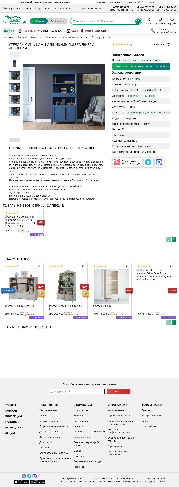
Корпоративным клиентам (53, 452)
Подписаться (119, 391)
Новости (78, 426)
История (78, 415)
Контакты (79, 466)
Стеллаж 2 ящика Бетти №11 (20, 305)
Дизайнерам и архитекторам (89, 431)
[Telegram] (148, 162)
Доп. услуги (45, 442)
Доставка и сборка (34, 8)
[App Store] (21, 482)
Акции (74, 30)
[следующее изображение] (14, 140)
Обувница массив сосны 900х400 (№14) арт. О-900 (23, 224)
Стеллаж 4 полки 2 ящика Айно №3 (66, 307)
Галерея (146, 410)
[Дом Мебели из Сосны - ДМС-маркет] (15, 19)
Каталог (40, 21)
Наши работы (149, 426)
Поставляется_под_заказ (140, 95)
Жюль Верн (134, 79)
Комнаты (59, 21)
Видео (145, 420)
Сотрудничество (82, 436)
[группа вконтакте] (24, 476)
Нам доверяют (81, 420)
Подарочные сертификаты (53, 426)
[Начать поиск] (138, 21)
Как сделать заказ (49, 410)
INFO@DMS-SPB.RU (72, 478)
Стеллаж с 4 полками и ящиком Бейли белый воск (154, 278)
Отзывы (81, 8)
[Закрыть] (177, 2)
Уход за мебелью (117, 410)
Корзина (172, 23)
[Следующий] (174, 239)
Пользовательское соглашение (118, 453)
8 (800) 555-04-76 (121, 7)
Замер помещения (49, 436)
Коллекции (56, 30)
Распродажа (29, 30)
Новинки (9, 30)
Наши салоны (94, 8)
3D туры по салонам (153, 415)
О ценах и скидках (49, 420)
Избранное (159, 23)
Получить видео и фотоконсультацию (131, 162)
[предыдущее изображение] (14, 54)
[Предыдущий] (168, 239)
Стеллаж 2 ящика (102, 305)
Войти (149, 23)
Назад (10, 37)
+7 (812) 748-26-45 (167, 7)
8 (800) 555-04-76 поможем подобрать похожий (141, 66)
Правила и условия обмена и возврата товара (55, 460)
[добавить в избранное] (39, 212)
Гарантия (44, 447)
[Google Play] (37, 482)
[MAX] (159, 162)
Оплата (48, 8)
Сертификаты (115, 446)
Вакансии (79, 456)
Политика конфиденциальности (119, 431)
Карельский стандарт (119, 415)
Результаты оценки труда (87, 461)
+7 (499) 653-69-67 (145, 7)
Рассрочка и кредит (64, 8)
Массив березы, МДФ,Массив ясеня (148, 112)
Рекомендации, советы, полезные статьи (120, 422)
